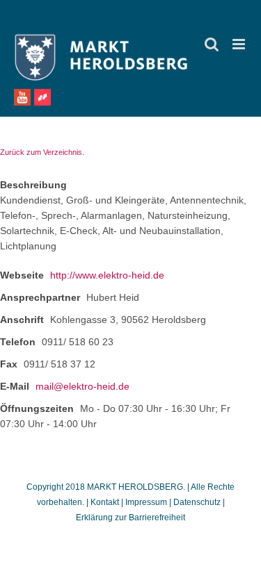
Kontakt (105, 502)
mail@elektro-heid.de (82, 386)
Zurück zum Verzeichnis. (42, 152)
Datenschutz (197, 502)
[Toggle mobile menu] (239, 44)
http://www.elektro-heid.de (107, 275)
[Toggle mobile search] (212, 44)
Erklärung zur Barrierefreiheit (130, 517)
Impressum (146, 502)
